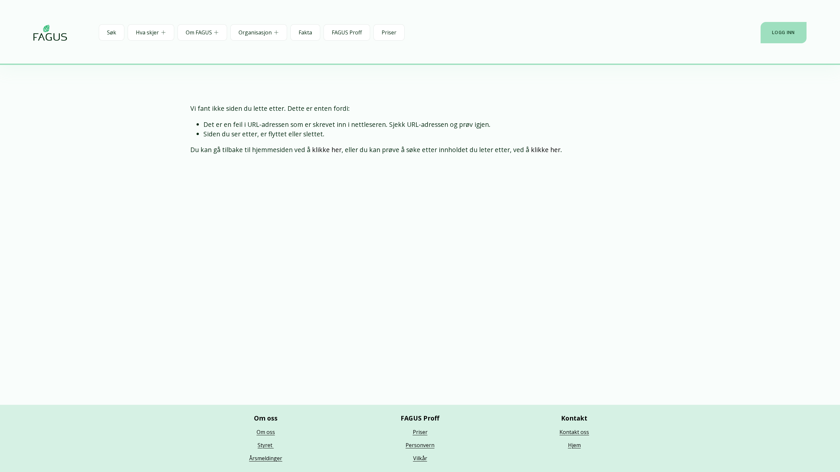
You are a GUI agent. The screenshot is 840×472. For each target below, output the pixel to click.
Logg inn (783, 32)
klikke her (327, 149)
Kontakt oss (574, 432)
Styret (266, 445)
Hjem (574, 445)
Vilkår (420, 458)
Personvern (420, 445)
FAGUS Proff (347, 32)
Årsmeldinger (265, 458)
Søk (111, 32)
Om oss (266, 432)
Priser (389, 32)
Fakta (305, 32)
